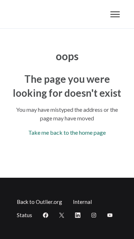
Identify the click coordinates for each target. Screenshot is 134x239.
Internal (82, 202)
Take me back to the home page (67, 132)
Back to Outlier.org (39, 202)
